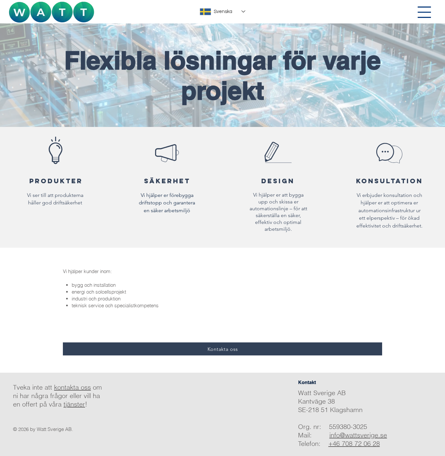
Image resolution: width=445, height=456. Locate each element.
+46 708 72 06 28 (354, 443)
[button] (424, 12)
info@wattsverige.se (358, 435)
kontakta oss (72, 387)
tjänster (74, 404)
